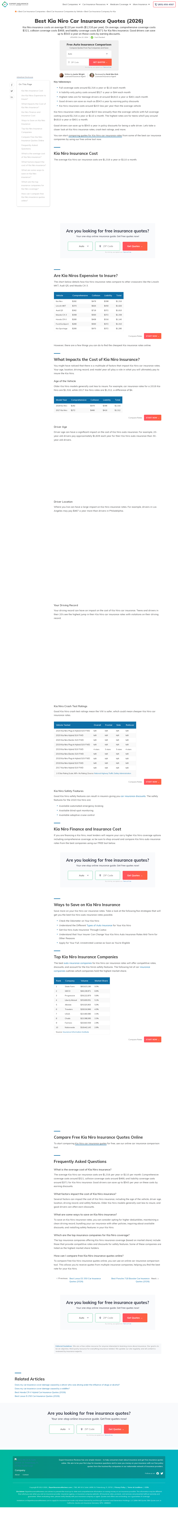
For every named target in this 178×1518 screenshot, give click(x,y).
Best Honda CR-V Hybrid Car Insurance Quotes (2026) (40, 1392)
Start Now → (152, 336)
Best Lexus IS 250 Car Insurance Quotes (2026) (37, 1396)
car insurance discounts (133, 796)
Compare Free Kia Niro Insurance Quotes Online (32, 139)
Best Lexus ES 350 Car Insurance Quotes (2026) (85, 1280)
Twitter (161, 1473)
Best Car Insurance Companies (32, 11)
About (17, 1475)
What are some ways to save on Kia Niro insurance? (32, 173)
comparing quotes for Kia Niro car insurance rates (95, 135)
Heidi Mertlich (112, 74)
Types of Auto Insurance (99, 925)
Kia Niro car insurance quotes (91, 1143)
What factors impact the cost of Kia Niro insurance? (33, 164)
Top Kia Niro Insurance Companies (31, 130)
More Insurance (140, 4)
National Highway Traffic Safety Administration (112, 773)
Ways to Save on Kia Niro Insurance (33, 122)
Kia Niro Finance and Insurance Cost (30, 114)
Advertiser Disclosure (25, 77)
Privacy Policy (120, 1487)
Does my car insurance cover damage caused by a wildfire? (42, 1388)
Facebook (157, 1473)
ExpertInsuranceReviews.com (60, 1487)
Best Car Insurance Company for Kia (100, 11)
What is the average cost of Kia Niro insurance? (33, 155)
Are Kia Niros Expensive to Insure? (33, 97)
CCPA (147, 1487)
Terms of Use (107, 67)
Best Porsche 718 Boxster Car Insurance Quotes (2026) (130, 1280)
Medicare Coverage (119, 4)
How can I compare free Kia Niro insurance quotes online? (33, 197)
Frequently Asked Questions (29, 147)
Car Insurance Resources (94, 4)
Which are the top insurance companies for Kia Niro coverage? (32, 185)
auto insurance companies (78, 963)
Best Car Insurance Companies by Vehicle (65, 11)
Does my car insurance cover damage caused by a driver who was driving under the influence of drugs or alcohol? (67, 1384)
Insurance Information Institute (76, 1032)
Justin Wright (79, 74)
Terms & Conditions (135, 1487)
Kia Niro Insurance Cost (32, 90)
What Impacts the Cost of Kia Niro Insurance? (33, 106)
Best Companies (70, 4)
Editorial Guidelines (64, 1346)
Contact (26, 1475)
